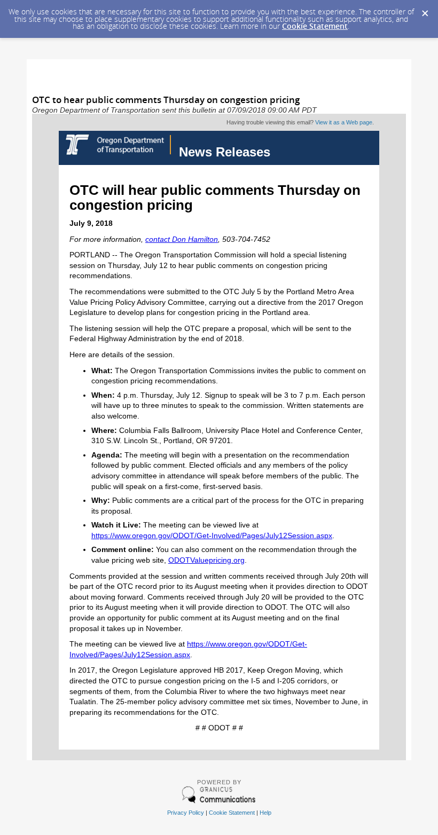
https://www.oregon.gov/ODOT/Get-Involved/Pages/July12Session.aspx (211, 535)
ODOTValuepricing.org (206, 560)
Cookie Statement (315, 26)
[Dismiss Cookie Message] (424, 10)
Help (265, 812)
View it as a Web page (343, 122)
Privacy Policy (185, 812)
